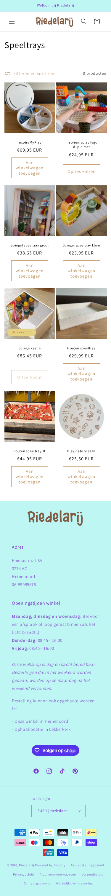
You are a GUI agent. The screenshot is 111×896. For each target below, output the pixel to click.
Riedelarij (26, 865)
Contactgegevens (37, 883)
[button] (11, 21)
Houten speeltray (81, 348)
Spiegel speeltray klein (81, 245)
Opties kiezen (81, 171)
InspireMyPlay (29, 142)
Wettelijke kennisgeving (74, 883)
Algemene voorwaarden (58, 874)
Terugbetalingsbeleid (87, 865)
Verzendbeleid (93, 874)
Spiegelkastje (30, 348)
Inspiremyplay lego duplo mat (81, 144)
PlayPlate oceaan (81, 450)
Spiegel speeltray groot (30, 245)
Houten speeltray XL (29, 450)
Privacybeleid (23, 874)
